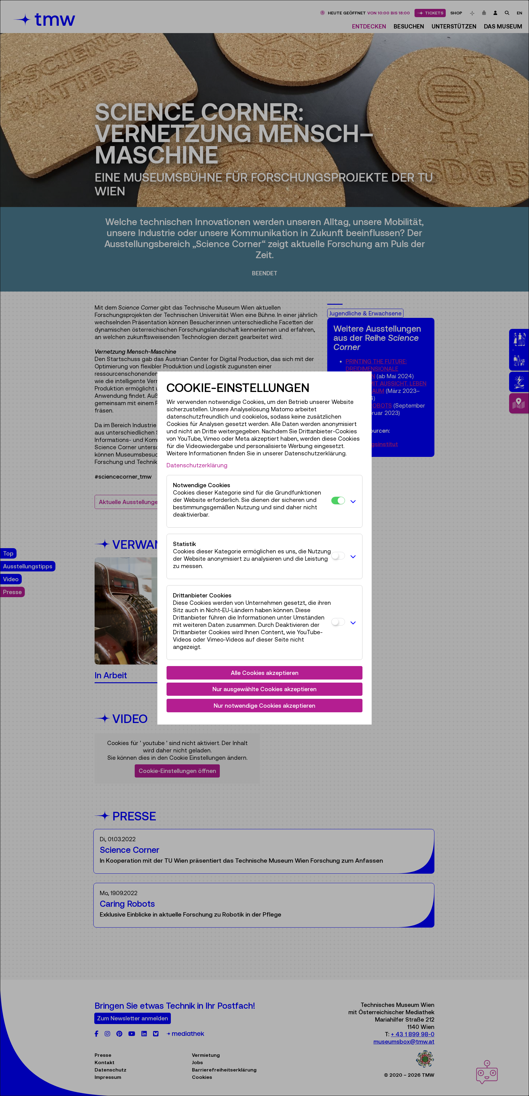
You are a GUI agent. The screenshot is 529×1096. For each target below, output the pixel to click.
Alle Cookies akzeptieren (264, 672)
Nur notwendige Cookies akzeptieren (264, 705)
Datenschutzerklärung (197, 465)
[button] (352, 501)
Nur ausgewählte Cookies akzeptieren (264, 689)
